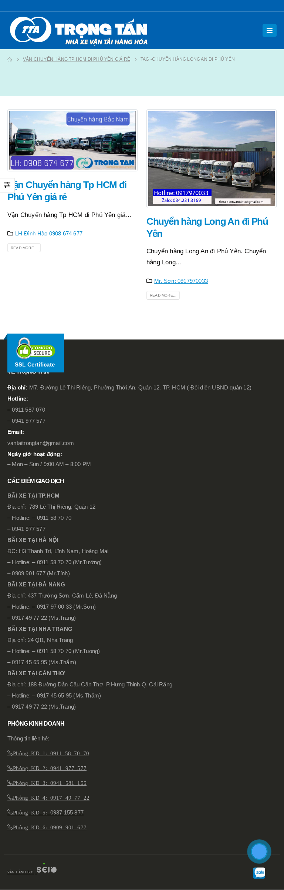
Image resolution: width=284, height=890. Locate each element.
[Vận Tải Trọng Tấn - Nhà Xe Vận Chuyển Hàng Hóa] (81, 30)
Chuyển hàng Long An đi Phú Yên (206, 227)
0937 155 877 (68, 812)
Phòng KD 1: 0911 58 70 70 (51, 753)
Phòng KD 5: (31, 812)
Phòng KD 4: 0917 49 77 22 (51, 797)
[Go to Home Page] (10, 59)
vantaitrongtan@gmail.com (41, 443)
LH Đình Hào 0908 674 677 (50, 233)
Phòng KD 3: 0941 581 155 (50, 782)
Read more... (23, 248)
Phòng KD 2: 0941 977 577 (50, 767)
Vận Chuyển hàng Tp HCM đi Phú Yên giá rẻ (66, 190)
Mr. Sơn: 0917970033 (182, 281)
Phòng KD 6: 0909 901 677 (50, 827)
